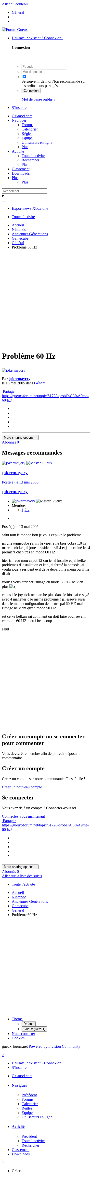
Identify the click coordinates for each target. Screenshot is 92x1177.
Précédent (29, 1095)
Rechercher (30, 160)
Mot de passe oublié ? (38, 99)
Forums (27, 125)
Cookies (18, 1038)
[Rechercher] (4, 201)
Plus (25, 147)
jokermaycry (19, 379)
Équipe (27, 138)
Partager (9, 391)
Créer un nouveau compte (22, 787)
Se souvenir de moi (36, 81)
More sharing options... (20, 437)
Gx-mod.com (22, 116)
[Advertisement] (46, 299)
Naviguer (19, 120)
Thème (17, 1019)
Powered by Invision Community (54, 1046)
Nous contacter (23, 1034)
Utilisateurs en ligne (37, 142)
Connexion (31, 90)
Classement (20, 169)
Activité (18, 151)
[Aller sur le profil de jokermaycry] (13, 370)
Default (29, 1024)
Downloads (21, 173)
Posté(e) (20, 482)
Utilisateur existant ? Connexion (37, 38)
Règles (27, 133)
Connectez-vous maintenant (23, 816)
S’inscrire (19, 107)
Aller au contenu (15, 4)
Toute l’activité (33, 156)
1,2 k (25, 510)
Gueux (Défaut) (34, 1029)
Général (40, 383)
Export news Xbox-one (30, 208)
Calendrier (30, 129)
